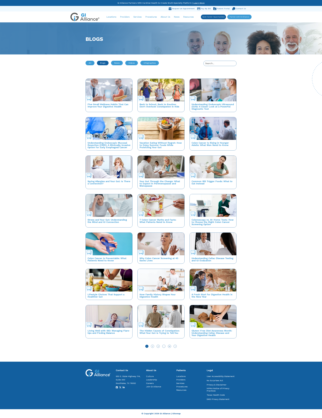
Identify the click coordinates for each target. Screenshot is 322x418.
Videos (131, 63)
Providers (125, 17)
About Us (165, 17)
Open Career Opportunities (213, 17)
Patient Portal (223, 9)
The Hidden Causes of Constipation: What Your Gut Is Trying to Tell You (159, 331)
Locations (111, 17)
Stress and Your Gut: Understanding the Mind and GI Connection (107, 220)
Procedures (151, 17)
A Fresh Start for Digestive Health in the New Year (212, 295)
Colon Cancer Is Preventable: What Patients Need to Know (107, 259)
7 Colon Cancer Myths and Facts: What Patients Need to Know (157, 220)
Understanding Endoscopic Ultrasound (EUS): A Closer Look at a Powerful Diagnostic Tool (213, 106)
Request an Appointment (183, 9)
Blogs (103, 63)
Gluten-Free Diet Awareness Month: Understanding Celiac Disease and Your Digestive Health (212, 333)
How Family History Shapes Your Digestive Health (157, 295)
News (176, 17)
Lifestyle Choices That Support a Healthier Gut (106, 295)
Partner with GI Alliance (239, 17)
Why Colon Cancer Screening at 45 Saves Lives (158, 259)
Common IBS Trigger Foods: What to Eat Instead (212, 182)
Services (137, 17)
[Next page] (175, 346)
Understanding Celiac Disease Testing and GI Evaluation (212, 259)
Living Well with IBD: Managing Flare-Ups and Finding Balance (109, 331)
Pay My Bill (206, 9)
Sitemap (176, 413)
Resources (188, 17)
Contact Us (241, 9)
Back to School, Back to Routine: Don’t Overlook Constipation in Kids (159, 105)
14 (169, 346)
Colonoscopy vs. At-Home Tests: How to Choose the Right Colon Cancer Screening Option (213, 222)
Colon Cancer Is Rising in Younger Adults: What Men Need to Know (210, 143)
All (90, 63)
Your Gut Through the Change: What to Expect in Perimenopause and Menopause (159, 183)
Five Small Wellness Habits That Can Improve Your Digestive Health (108, 105)
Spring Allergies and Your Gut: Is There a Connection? (109, 182)
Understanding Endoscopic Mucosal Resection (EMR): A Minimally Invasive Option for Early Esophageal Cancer (109, 145)
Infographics (150, 63)
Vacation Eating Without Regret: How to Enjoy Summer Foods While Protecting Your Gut (160, 145)
